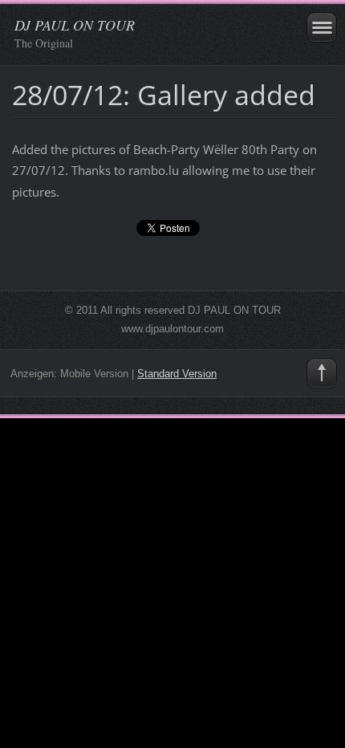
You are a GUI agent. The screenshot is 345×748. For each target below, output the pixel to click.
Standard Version (177, 374)
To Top (321, 373)
